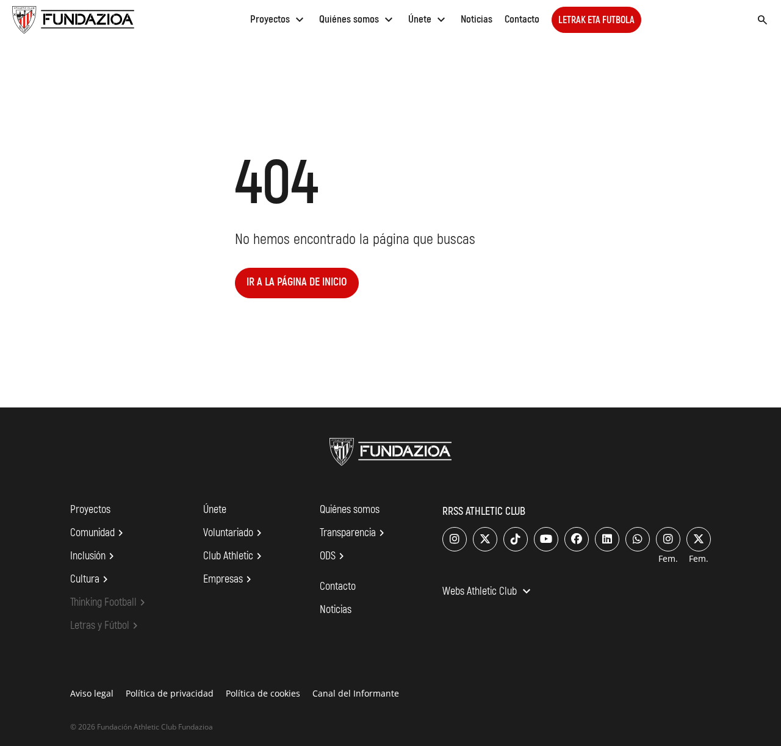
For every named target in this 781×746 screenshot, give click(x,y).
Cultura (91, 579)
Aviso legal (91, 693)
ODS (334, 556)
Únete (428, 19)
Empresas (229, 579)
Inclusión (94, 556)
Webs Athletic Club (488, 592)
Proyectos (278, 19)
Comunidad (98, 533)
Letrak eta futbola (596, 20)
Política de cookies (263, 693)
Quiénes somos (357, 19)
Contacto (522, 19)
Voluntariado (234, 533)
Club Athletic (234, 556)
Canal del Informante (355, 693)
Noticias (476, 19)
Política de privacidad (170, 693)
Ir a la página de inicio (297, 282)
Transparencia (354, 533)
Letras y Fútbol (106, 626)
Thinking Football (109, 602)
